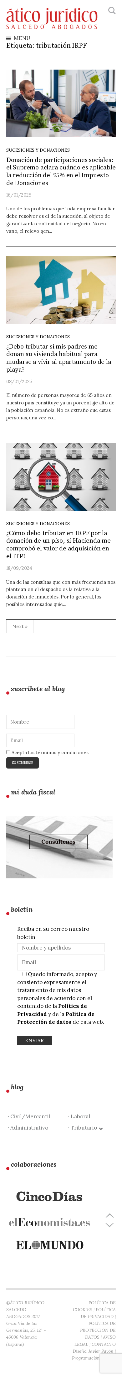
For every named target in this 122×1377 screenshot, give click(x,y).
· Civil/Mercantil (29, 1116)
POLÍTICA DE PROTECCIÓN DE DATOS (98, 1330)
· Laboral (79, 1116)
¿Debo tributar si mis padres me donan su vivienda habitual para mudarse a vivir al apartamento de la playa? (58, 358)
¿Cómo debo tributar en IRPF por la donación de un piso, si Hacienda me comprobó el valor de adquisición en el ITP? (58, 545)
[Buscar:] (111, 10)
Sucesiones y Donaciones (38, 150)
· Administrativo (28, 1127)
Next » (20, 626)
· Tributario (83, 1127)
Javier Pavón (101, 1351)
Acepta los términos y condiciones (49, 752)
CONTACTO (104, 1344)
